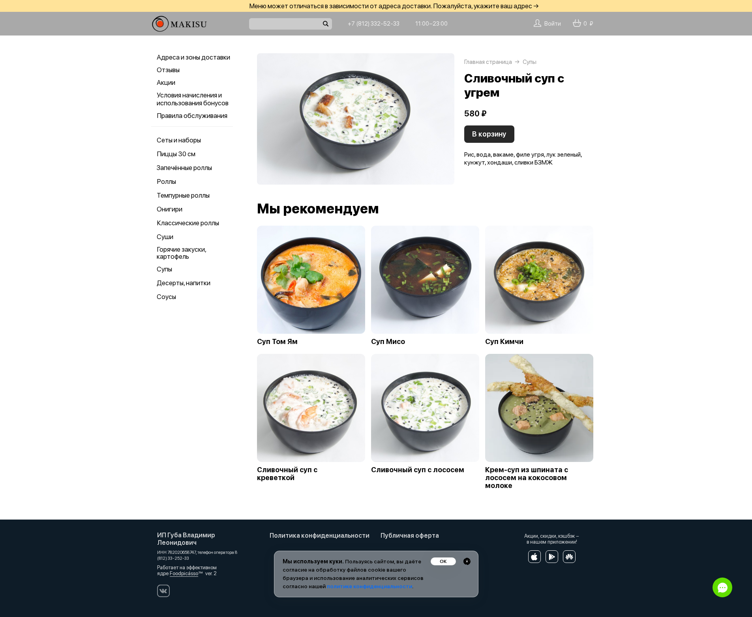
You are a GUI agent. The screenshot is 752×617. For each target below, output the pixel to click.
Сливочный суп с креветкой (287, 474)
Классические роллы (188, 223)
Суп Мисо (388, 342)
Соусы (166, 297)
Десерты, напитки (183, 283)
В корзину (489, 134)
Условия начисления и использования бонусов (193, 99)
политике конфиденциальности (369, 586)
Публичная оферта (410, 535)
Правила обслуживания (192, 116)
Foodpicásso (184, 573)
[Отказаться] (467, 561)
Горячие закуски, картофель (181, 252)
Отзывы (168, 70)
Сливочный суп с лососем (417, 470)
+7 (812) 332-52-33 (373, 23)
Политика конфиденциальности (319, 535)
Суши (165, 237)
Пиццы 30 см (176, 154)
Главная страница (488, 61)
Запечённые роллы (184, 168)
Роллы (166, 181)
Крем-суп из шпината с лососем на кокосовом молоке (526, 478)
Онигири (169, 209)
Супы (164, 269)
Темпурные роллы (183, 195)
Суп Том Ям (277, 342)
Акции (166, 82)
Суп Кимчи (504, 342)
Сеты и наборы (179, 140)
